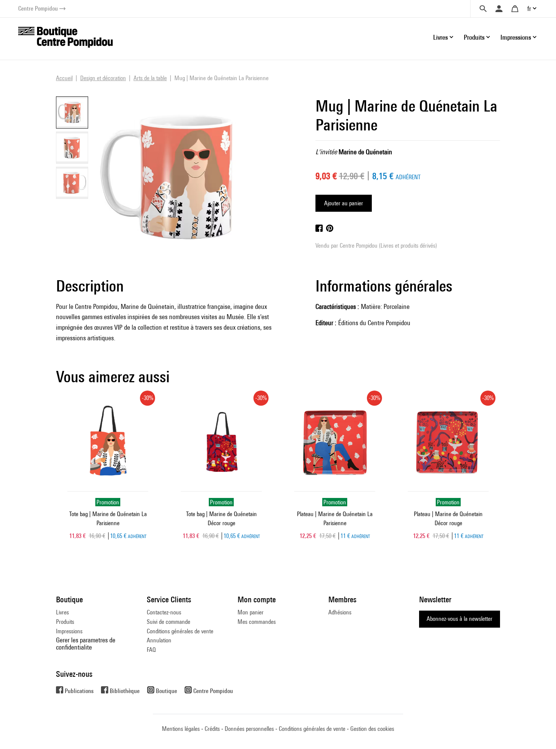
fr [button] (529, 8)
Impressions (69, 631)
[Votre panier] (514, 8)
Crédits (212, 728)
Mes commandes (257, 621)
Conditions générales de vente (180, 631)
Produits (65, 621)
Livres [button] (440, 37)
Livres (62, 612)
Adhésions (339, 612)
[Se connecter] (498, 8)
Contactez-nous (164, 612)
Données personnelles (249, 728)
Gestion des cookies (372, 728)
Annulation (159, 640)
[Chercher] (483, 9)
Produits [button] (474, 37)
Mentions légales (181, 728)
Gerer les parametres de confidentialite (85, 643)
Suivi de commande (168, 621)
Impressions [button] (515, 37)
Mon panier (251, 612)
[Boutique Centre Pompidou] (65, 36)
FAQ (151, 649)
